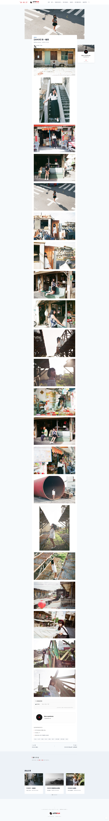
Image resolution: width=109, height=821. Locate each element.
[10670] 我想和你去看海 (53, 788)
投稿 (36, 735)
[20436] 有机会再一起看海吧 (70, 746)
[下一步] (83, 783)
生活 (46, 739)
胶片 (53, 739)
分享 (39, 739)
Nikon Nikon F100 (45, 704)
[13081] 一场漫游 (31, 788)
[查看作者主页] (86, 51)
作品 (37, 735)
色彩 (67, 739)
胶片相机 (62, 739)
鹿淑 (49, 790)
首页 (49, 2)
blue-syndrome (38, 42)
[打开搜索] (89, 2)
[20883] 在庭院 (72, 788)
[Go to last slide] (26, 783)
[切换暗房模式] (106, 818)
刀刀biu (29, 790)
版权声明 (85, 2)
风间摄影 (71, 790)
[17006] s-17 (37, 732)
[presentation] (34, 779)
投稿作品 (35, 37)
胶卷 (49, 739)
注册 (42, 760)
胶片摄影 (57, 739)
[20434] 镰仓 (35, 746)
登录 (39, 760)
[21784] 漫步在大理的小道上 (40, 730)
